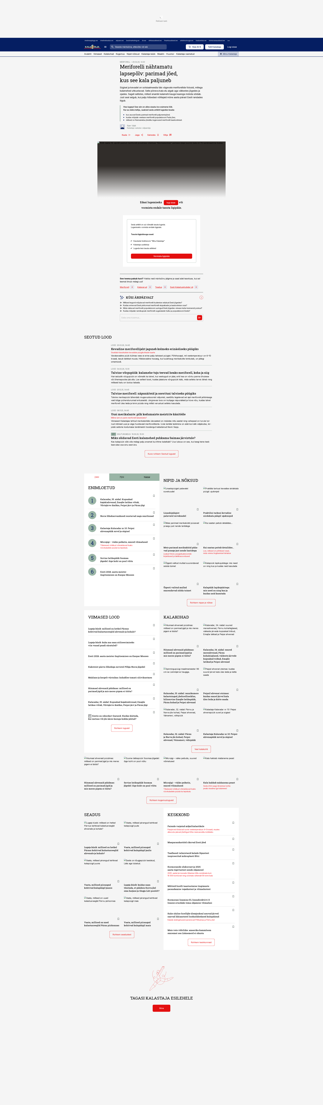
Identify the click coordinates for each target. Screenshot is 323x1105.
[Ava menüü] (105, 46)
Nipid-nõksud (133, 54)
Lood (113, 345)
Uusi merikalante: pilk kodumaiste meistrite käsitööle (148, 414)
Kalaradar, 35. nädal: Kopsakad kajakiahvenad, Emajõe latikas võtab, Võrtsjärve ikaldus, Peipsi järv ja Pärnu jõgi (122, 502)
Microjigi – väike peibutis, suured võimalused (124, 542)
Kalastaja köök (148, 54)
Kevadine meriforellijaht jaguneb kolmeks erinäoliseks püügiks (155, 349)
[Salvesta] (153, 495)
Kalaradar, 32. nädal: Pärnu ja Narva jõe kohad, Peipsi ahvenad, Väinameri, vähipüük (180, 737)
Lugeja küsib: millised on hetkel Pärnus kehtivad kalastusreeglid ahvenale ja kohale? (101, 850)
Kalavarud (142, 287)
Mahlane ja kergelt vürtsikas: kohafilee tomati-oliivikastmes (120, 677)
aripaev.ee (120, 40)
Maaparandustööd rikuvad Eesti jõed (187, 842)
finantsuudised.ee (171, 40)
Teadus (158, 287)
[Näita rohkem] (228, 40)
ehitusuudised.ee (155, 40)
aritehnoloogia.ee (186, 40)
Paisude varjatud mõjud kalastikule (186, 826)
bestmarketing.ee (132, 40)
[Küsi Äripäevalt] (199, 317)
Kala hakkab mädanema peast (219, 782)
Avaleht (87, 54)
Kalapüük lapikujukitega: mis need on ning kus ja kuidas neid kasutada (216, 590)
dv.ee (144, 40)
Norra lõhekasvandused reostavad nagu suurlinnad (127, 516)
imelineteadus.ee (106, 40)
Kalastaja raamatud (185, 54)
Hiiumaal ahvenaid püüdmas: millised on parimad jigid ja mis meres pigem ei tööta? (179, 652)
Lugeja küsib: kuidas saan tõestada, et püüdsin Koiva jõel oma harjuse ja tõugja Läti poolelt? (141, 887)
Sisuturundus (124, 434)
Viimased (97, 54)
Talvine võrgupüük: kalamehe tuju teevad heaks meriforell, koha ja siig (160, 372)
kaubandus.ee (201, 40)
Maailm (160, 54)
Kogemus (120, 54)
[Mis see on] (201, 297)
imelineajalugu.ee (91, 40)
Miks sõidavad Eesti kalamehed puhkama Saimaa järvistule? (153, 438)
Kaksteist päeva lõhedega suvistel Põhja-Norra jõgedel (116, 667)
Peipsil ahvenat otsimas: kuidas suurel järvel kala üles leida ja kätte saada (216, 696)
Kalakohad (109, 54)
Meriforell (124, 287)
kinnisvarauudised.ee (217, 40)
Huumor (170, 54)
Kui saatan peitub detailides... (218, 547)
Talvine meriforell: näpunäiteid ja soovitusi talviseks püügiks (153, 393)
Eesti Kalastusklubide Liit (181, 287)
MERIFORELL (125, 62)
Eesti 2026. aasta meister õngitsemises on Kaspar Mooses (118, 656)
